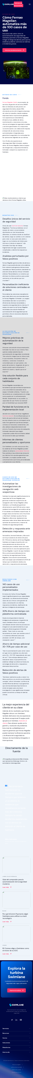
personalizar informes (22, 451)
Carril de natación (17, 226)
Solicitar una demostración (13, 50)
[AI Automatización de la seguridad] (8, 4)
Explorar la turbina (15, 990)
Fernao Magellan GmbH (10, 102)
